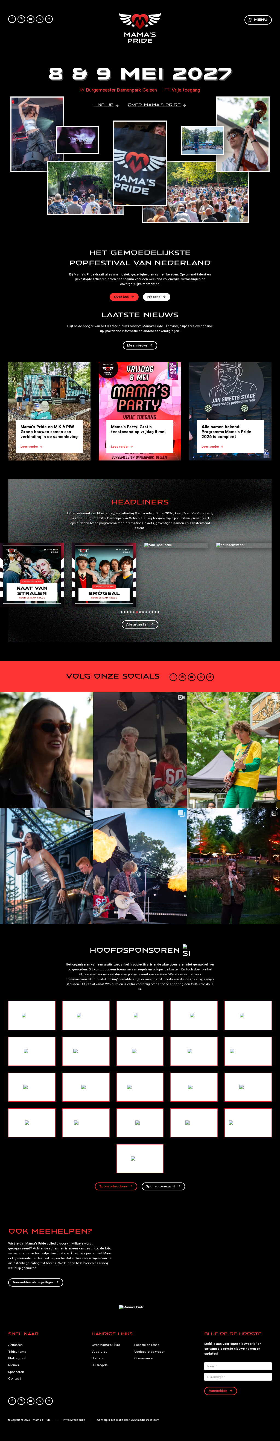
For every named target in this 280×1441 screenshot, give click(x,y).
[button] (121, 612)
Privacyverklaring (74, 1419)
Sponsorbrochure (113, 1186)
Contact (14, 1378)
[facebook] (12, 19)
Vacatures (99, 1352)
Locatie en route (146, 1345)
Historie (154, 297)
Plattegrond (17, 1358)
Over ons (121, 297)
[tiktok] (49, 19)
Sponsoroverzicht (160, 1186)
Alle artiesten (137, 624)
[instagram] (21, 19)
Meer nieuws (137, 345)
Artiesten (15, 1345)
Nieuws (13, 1365)
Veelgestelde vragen (149, 1352)
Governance (143, 1358)
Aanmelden (218, 1391)
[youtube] (30, 19)
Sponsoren (16, 1372)
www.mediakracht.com (145, 1419)
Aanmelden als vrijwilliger (33, 1282)
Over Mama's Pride (106, 1345)
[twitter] (39, 19)
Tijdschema (17, 1352)
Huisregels (99, 1365)
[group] (49, 411)
